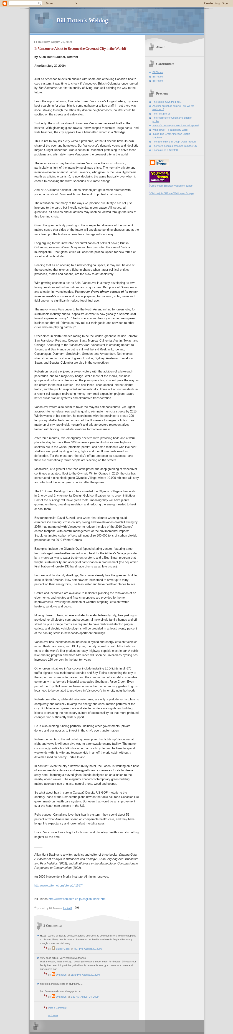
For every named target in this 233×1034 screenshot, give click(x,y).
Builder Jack (63, 948)
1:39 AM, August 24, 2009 (85, 996)
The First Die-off (161, 113)
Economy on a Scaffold (165, 150)
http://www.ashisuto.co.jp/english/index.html (77, 899)
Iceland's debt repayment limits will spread (175, 125)
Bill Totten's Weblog (82, 20)
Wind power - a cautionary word (169, 129)
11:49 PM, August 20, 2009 (85, 974)
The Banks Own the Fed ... (167, 101)
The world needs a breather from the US (174, 146)
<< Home (53, 1015)
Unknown (61, 974)
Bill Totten (157, 72)
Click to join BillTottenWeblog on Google (171, 193)
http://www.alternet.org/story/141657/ (58, 885)
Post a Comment (57, 1008)
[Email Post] (77, 908)
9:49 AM (67, 908)
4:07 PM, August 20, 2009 (88, 948)
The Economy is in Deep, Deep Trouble (174, 141)
